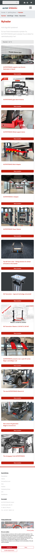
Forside (3, 12)
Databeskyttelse (5, 489)
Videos (16, 16)
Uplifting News (12, 12)
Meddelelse (4, 494)
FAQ (2, 484)
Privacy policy (30, 530)
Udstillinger (10, 16)
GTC (2, 492)
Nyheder (3, 16)
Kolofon (3, 487)
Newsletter (22, 16)
